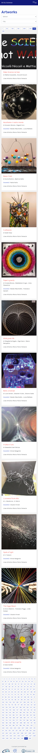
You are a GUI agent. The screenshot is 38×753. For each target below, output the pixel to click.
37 (3, 686)
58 (34, 689)
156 (13, 715)
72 (9, 694)
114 (9, 705)
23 (26, 681)
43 (21, 686)
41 (15, 686)
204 (11, 728)
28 (9, 684)
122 (35, 705)
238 (34, 736)
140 (28, 710)
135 (10, 710)
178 (20, 720)
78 (27, 694)
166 (14, 717)
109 (28, 702)
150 (18, 28)
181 (31, 720)
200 (24, 28)
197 (17, 725)
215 (16, 730)
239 (3, 738)
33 (25, 684)
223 (10, 733)
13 (32, 679)
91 (34, 697)
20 (17, 681)
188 (21, 723)
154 (7, 715)
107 (21, 702)
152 (34, 712)
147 (17, 712)
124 (7, 707)
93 (6, 699)
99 (25, 699)
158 (20, 715)
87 (22, 697)
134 (7, 710)
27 (6, 684)
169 (25, 717)
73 (12, 694)
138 (21, 710)
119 (25, 705)
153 (3, 715)
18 (11, 681)
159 (24, 715)
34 (28, 684)
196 (13, 725)
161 (31, 715)
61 (9, 692)
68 (31, 692)
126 (13, 707)
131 (31, 707)
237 (30, 736)
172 (35, 717)
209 (31, 728)
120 (28, 705)
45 (28, 686)
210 (34, 728)
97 (18, 699)
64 (18, 692)
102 (3, 702)
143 (3, 712)
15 (2, 681)
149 (24, 712)
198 (20, 725)
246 (3, 31)
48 (3, 689)
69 (34, 692)
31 (18, 684)
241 (11, 738)
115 (12, 705)
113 (6, 705)
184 (7, 723)
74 (15, 694)
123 (3, 707)
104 (10, 702)
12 (29, 679)
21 (19, 681)
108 (25, 702)
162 (34, 715)
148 (20, 712)
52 (15, 689)
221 (3, 733)
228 (30, 733)
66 (25, 692)
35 (31, 684)
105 (14, 702)
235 (22, 736)
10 (24, 679)
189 (25, 723)
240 (7, 738)
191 (31, 723)
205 (15, 728)
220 (34, 730)
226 (22, 733)
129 (24, 707)
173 (3, 720)
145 (10, 712)
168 (21, 717)
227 (26, 733)
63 (15, 692)
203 (7, 728)
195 (10, 725)
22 (22, 681)
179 (24, 720)
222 (7, 733)
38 (6, 686)
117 (18, 705)
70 (3, 694)
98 (21, 699)
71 (5, 694)
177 (17, 720)
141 (31, 710)
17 (8, 681)
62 (12, 692)
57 (30, 689)
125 (10, 707)
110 (31, 702)
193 (3, 725)
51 (12, 689)
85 (15, 697)
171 (31, 717)
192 (35, 723)
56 (27, 689)
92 (3, 699)
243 (18, 738)
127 (17, 707)
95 (12, 699)
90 (31, 697)
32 (21, 684)
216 (20, 730)
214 (13, 730)
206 (19, 728)
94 (9, 699)
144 (7, 712)
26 (3, 684)
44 (24, 686)
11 (26, 679)
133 (3, 710)
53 (18, 689)
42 (18, 686)
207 (23, 728)
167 (17, 717)
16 (5, 681)
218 (27, 730)
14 (34, 679)
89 (28, 697)
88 (25, 697)
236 (26, 736)
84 (12, 697)
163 (3, 717)
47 (34, 686)
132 (34, 707)
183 (3, 723)
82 (6, 697)
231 (7, 736)
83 (9, 697)
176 (13, 720)
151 (31, 712)
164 (7, 717)
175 (10, 720)
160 (28, 715)
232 (11, 736)
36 (34, 684)
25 (32, 681)
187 (17, 723)
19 (13, 681)
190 (28, 723)
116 (15, 705)
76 (21, 694)
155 (10, 715)
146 (13, 712)
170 (28, 717)
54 (21, 689)
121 (31, 705)
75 (18, 694)
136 (14, 710)
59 (3, 692)
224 (14, 733)
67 (28, 692)
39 (9, 686)
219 (30, 730)
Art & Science (6, 3)
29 (12, 684)
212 (6, 730)
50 (7, 28)
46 (31, 686)
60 (6, 692)
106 (17, 702)
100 (13, 28)
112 (3, 705)
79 (30, 694)
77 (24, 694)
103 (7, 702)
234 (19, 736)
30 (15, 684)
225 (18, 733)
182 (34, 720)
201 (31, 725)
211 (3, 730)
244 (30, 28)
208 (27, 728)
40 (12, 686)
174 (7, 720)
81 (2, 697)
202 (3, 728)
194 (7, 725)
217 (23, 730)
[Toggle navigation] (35, 3)
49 (6, 689)
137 (17, 710)
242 (14, 738)
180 (28, 720)
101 (31, 699)
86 (18, 697)
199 (24, 725)
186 (14, 723)
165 (10, 717)
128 (20, 707)
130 (28, 707)
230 (3, 736)
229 (34, 733)
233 (15, 736)
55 (24, 689)
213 (10, 730)
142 (35, 710)
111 (34, 702)
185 (10, 723)
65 (22, 692)
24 (29, 681)
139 (25, 710)
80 (34, 694)
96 (15, 699)
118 (21, 705)
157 (17, 715)
